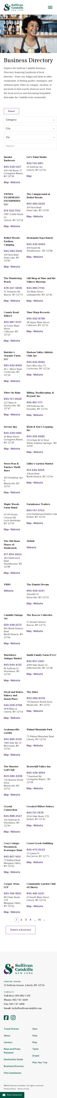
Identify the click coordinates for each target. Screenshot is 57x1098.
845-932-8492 (13, 365)
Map (6, 182)
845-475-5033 (36, 849)
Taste (35, 1049)
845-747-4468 (16, 1004)
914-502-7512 (12, 210)
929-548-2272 (13, 624)
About (7, 1035)
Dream (35, 1056)
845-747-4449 (20, 999)
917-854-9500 (13, 554)
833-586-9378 (36, 698)
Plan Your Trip (39, 1062)
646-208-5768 (13, 705)
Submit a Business (20, 930)
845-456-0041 (36, 590)
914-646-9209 (35, 470)
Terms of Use (23, 1089)
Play (34, 1042)
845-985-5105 (13, 739)
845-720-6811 (35, 163)
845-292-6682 (36, 436)
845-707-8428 (13, 398)
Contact (8, 1042)
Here (34, 1029)
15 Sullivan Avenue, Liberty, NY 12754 (24, 985)
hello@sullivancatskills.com (27, 1008)
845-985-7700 (36, 288)
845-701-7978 (35, 812)
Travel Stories (11, 1029)
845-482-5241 (35, 893)
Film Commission (12, 1073)
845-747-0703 (35, 510)
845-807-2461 (35, 661)
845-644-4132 (13, 664)
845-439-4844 (36, 772)
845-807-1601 (12, 856)
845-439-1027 (12, 166)
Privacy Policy (10, 1089)
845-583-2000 (36, 203)
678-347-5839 (13, 288)
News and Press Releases (12, 1051)
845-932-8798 (36, 318)
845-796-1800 (12, 893)
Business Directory (14, 1066)
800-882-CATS (22, 995)
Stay (34, 1035)
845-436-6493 (36, 244)
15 (39, 919)
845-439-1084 (13, 433)
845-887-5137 (12, 322)
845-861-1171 (34, 402)
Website (15, 182)
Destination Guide (13, 1059)
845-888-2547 (13, 816)
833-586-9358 (13, 776)
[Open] (50, 7)
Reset (11, 111)
